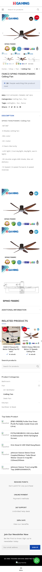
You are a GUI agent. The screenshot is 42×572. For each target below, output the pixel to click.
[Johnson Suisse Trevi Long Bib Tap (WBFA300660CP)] (5, 469)
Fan (17, 69)
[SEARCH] (38, 9)
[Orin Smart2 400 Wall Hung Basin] (5, 446)
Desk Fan (7, 398)
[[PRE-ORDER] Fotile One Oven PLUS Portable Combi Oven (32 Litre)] (5, 424)
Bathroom (6, 381)
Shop (11, 69)
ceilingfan (11, 103)
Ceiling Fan (26, 69)
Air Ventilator (9, 390)
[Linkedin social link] (17, 107)
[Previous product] (35, 69)
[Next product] (39, 69)
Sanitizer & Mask (9, 407)
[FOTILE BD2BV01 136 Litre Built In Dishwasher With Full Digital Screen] (5, 436)
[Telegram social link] (20, 107)
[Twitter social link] (11, 107)
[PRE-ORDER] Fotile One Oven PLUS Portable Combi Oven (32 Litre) (24, 423)
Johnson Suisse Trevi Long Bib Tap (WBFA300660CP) (24, 468)
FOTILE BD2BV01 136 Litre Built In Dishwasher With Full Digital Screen (25, 435)
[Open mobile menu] (3, 9)
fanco (23, 103)
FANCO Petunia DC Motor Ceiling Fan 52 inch (11, 349)
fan (18, 103)
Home (4, 69)
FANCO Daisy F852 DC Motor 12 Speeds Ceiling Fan (31, 349)
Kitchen (5, 403)
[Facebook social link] (9, 107)
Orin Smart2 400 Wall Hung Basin (25, 445)
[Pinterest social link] (14, 107)
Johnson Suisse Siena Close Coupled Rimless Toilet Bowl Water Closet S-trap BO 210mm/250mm (23, 456)
